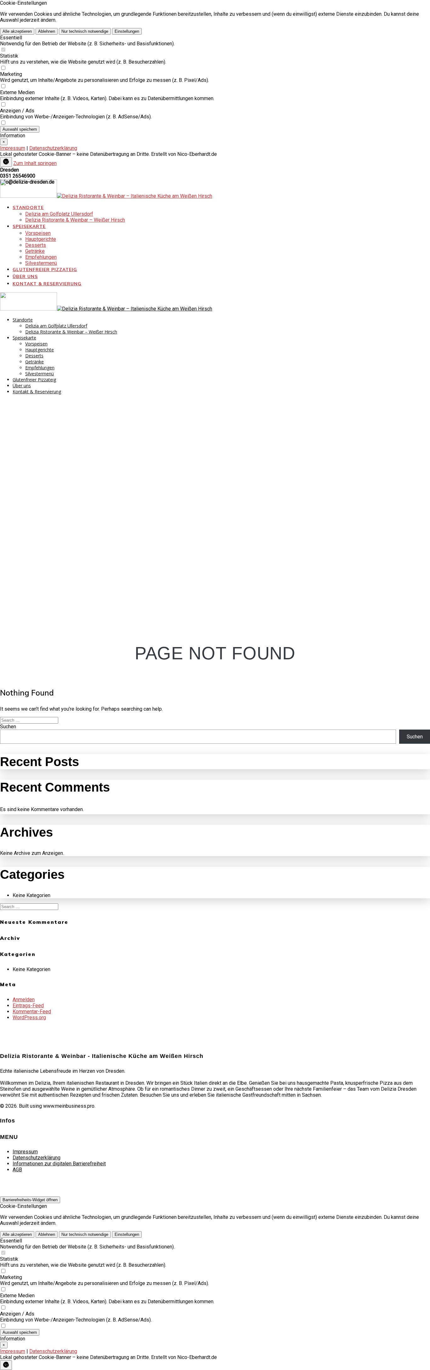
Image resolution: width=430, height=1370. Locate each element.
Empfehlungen (41, 257)
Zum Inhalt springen (35, 163)
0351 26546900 (17, 176)
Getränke (35, 251)
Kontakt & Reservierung (47, 284)
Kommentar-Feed (32, 1012)
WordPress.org (29, 1017)
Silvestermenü (41, 263)
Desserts (35, 245)
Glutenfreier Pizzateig (45, 269)
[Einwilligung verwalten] (6, 162)
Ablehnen (46, 31)
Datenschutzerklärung (53, 148)
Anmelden (24, 1000)
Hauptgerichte (40, 239)
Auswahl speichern (20, 129)
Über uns (25, 276)
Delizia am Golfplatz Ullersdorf (59, 214)
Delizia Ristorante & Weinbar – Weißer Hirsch (75, 220)
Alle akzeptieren (17, 31)
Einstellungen (127, 31)
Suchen (8, 727)
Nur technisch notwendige (84, 31)
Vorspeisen (38, 233)
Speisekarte (29, 226)
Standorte (28, 207)
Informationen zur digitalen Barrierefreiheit (59, 1164)
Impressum (12, 148)
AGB (17, 1170)
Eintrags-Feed (28, 1006)
